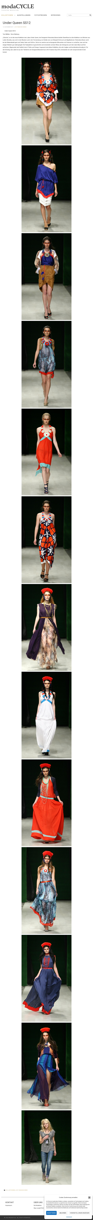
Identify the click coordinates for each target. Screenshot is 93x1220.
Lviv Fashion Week (20, 27)
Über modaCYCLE (39, 1208)
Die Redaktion (38, 1205)
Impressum (69, 1216)
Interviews (55, 15)
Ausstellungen (23, 15)
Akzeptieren (51, 1213)
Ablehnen (62, 1213)
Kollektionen (10, 1190)
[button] (89, 1197)
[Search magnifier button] (90, 15)
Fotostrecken (41, 15)
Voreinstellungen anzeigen (79, 1213)
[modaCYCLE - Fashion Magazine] (17, 7)
